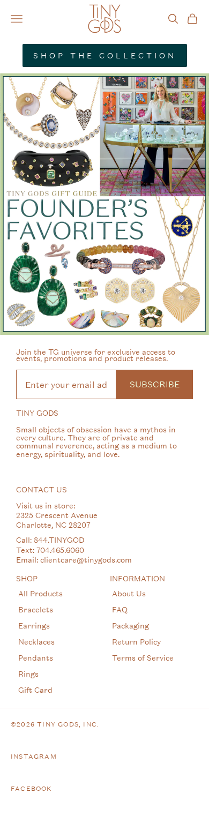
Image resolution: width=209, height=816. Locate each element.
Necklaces (36, 642)
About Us (129, 593)
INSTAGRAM (34, 756)
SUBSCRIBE (155, 384)
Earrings (34, 625)
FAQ (120, 609)
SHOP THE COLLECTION (104, 55)
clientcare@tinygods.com (86, 560)
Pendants (35, 658)
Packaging (130, 625)
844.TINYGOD (59, 540)
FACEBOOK (32, 788)
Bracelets (35, 609)
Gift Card (35, 690)
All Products (40, 593)
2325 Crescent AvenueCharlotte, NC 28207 (57, 520)
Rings (28, 674)
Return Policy (136, 642)
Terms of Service (143, 658)
